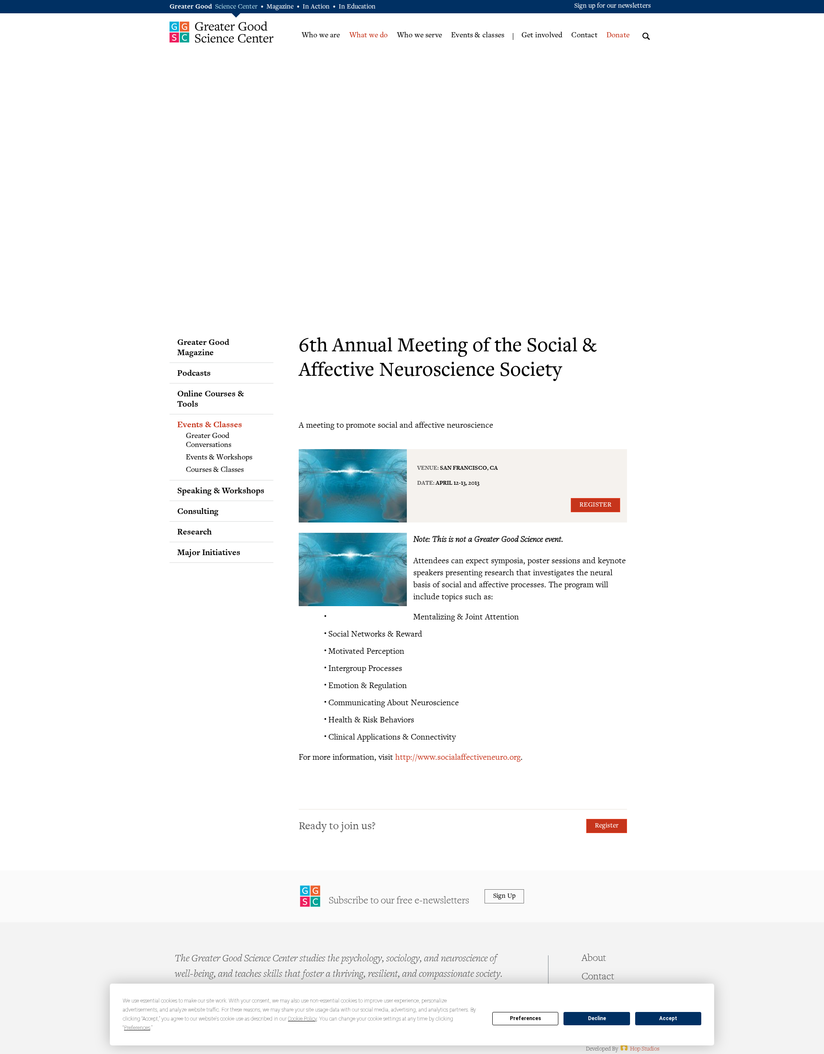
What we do (368, 35)
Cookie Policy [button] (302, 1019)
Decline (597, 1018)
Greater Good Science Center (222, 32)
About (594, 959)
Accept (668, 1018)
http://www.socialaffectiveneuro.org (458, 756)
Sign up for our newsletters (612, 6)
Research (194, 531)
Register (595, 505)
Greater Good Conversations (208, 441)
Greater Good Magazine (203, 347)
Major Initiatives (208, 552)
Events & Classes (209, 424)
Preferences (525, 1018)
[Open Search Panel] (646, 35)
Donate (618, 35)
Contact (584, 35)
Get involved (541, 35)
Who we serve (419, 35)
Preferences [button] (137, 1028)
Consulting (197, 511)
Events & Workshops (219, 458)
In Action (316, 7)
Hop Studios (639, 1049)
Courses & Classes (215, 470)
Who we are (321, 35)
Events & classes (477, 35)
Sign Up (504, 896)
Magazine (280, 7)
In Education (357, 7)
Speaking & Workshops (220, 490)
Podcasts (194, 373)
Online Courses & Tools (210, 398)
